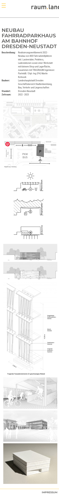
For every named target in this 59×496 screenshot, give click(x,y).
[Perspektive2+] (30, 393)
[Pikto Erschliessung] (30, 154)
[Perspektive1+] (30, 426)
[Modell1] (30, 463)
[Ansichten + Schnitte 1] (30, 262)
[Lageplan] (30, 119)
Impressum (49, 492)
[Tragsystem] (30, 328)
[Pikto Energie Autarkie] (30, 206)
